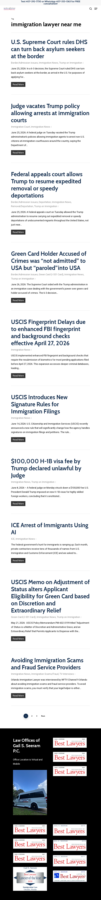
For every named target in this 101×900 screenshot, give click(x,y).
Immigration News (48, 62)
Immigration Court (20, 126)
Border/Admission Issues (24, 62)
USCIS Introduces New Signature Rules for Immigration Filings (39, 404)
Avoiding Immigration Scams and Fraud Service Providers (47, 664)
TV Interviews (66, 674)
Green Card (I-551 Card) (51, 274)
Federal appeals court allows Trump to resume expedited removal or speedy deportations (46, 185)
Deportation (45, 202)
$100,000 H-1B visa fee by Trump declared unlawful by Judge (46, 468)
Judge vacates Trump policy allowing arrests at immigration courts (50, 113)
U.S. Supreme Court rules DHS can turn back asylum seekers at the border (49, 49)
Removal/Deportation (22, 206)
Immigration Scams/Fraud (45, 674)
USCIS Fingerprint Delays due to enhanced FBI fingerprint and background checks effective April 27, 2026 (48, 332)
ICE (13, 538)
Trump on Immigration (70, 62)
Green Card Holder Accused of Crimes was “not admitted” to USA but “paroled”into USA (48, 260)
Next (43, 716)
